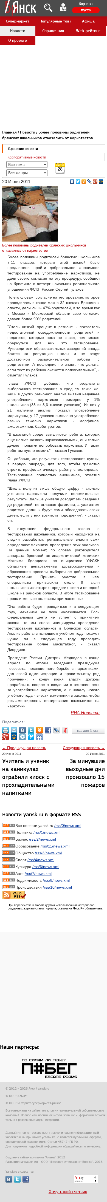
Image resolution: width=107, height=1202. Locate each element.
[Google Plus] (95, 181)
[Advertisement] (53, 53)
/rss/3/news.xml (48, 853)
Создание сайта (16, 1157)
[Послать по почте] (14, 730)
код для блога (88, 731)
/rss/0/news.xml (67, 825)
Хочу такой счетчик (68, 1191)
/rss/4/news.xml (40, 860)
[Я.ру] (65, 730)
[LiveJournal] (89, 181)
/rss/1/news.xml (46, 832)
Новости (27, 132)
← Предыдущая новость (24, 747)
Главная (9, 132)
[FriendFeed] (39, 736)
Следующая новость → (84, 747)
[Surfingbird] (31, 736)
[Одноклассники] (84, 181)
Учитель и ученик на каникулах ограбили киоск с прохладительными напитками (28, 777)
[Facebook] (48, 730)
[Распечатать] (5, 730)
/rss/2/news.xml (42, 839)
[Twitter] (78, 181)
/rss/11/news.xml (55, 846)
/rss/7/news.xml (38, 873)
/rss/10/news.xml (57, 887)
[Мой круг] (22, 736)
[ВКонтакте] (72, 181)
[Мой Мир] (101, 181)
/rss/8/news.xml (56, 880)
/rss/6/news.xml (45, 866)
